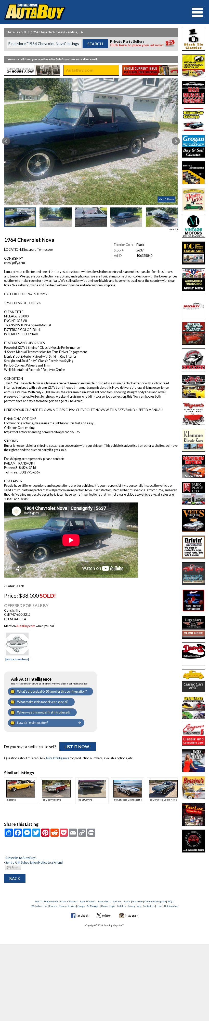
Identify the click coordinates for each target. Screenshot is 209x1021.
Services (117, 901)
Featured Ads (51, 901)
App (139, 906)
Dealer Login (108, 906)
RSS (32, 906)
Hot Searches (171, 906)
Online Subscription (155, 901)
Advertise (41, 906)
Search (38, 901)
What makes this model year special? (42, 702)
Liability (121, 906)
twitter (106, 915)
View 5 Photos (166, 199)
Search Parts (104, 901)
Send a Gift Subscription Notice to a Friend (34, 862)
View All (173, 229)
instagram (131, 915)
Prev (6, 141)
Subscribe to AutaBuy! (20, 858)
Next (176, 141)
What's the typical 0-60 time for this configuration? (52, 691)
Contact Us (149, 906)
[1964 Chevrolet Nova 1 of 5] (91, 141)
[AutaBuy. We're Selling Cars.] (89, 12)
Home (127, 901)
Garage (81, 906)
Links (159, 906)
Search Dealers (88, 901)
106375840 (144, 256)
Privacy (131, 906)
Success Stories (67, 906)
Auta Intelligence (57, 758)
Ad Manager (93, 906)
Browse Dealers (69, 901)
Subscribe (137, 901)
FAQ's (170, 901)
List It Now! (77, 746)
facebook (82, 915)
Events (53, 906)
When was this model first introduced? (43, 712)
